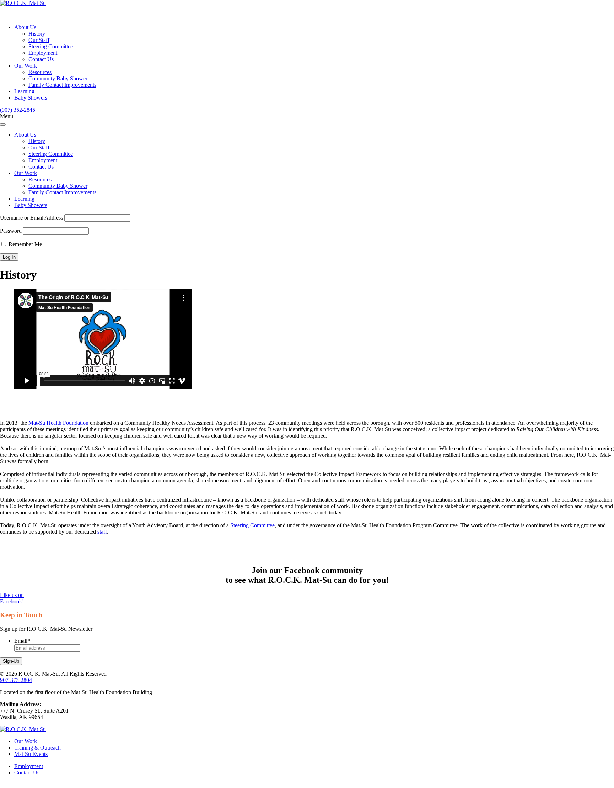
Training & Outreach (37, 748)
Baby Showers (30, 98)
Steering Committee (50, 46)
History (36, 34)
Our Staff (38, 40)
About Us (25, 27)
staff (102, 532)
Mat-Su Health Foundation (58, 423)
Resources (40, 72)
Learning (24, 91)
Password (11, 231)
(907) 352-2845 (17, 110)
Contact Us (41, 59)
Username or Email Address (31, 218)
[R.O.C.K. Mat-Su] (23, 3)
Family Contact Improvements (62, 85)
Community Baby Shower (57, 78)
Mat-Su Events (31, 754)
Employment (42, 53)
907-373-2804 (16, 680)
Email (22, 641)
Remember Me (24, 244)
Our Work (25, 66)
